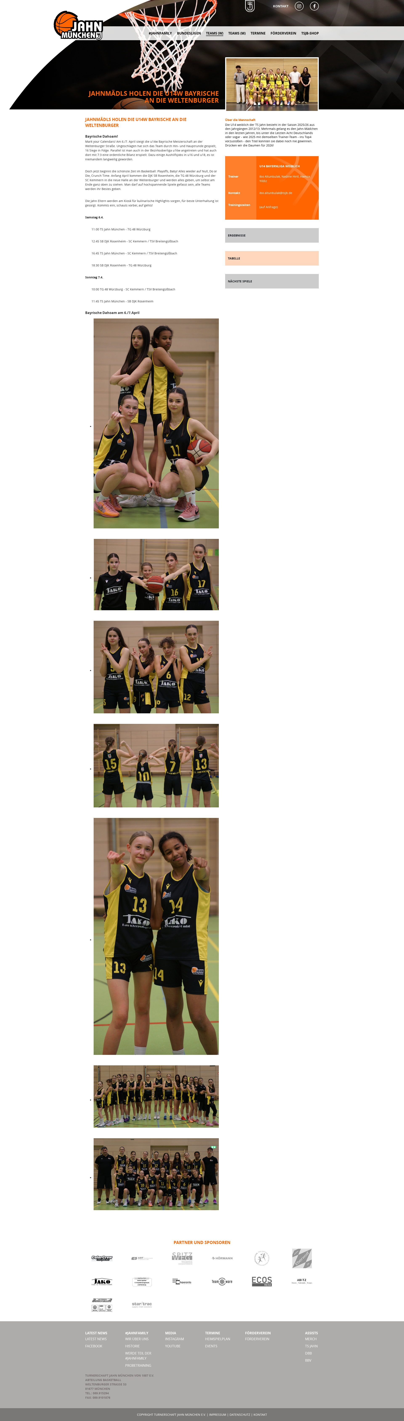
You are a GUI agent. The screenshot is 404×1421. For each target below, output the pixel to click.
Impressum (217, 1415)
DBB (308, 1353)
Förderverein (257, 1339)
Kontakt (280, 6)
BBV (308, 1360)
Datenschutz (240, 1415)
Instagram (174, 1339)
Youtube (173, 1346)
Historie (132, 1346)
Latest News (96, 1339)
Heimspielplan (217, 1339)
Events (211, 1346)
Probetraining (138, 1365)
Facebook (93, 1346)
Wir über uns (137, 1339)
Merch (311, 1339)
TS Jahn (311, 1346)
